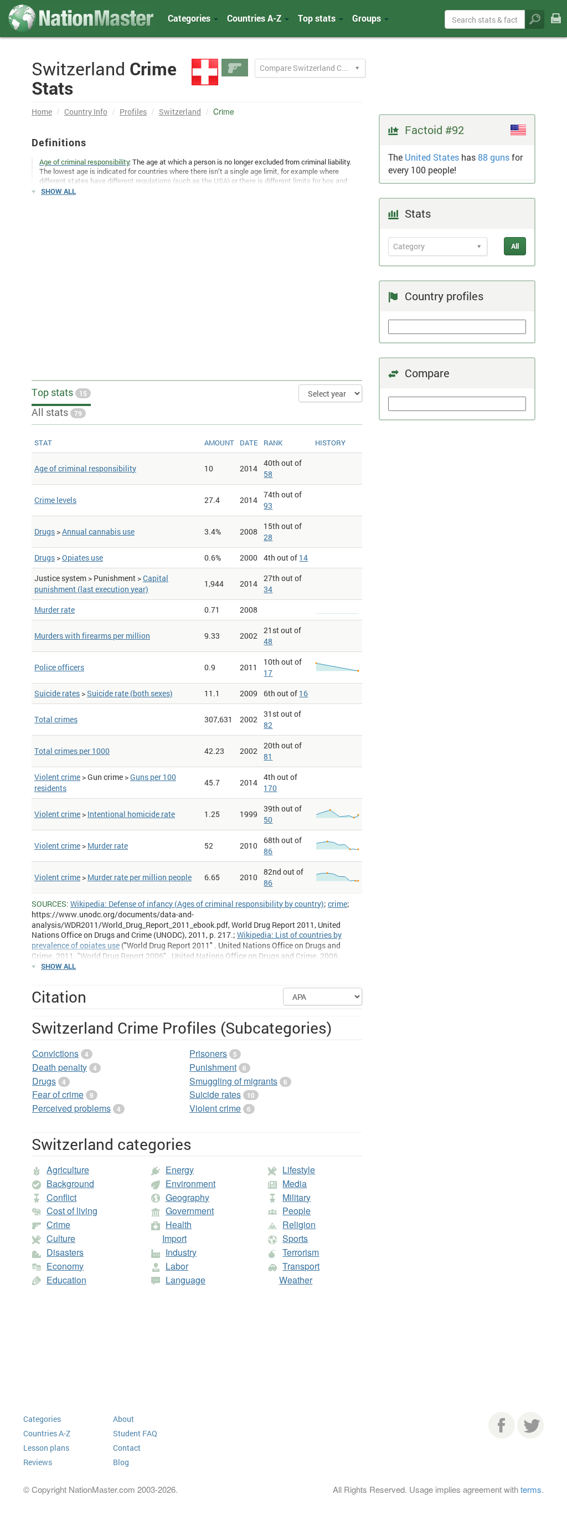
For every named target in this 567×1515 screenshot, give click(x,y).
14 (303, 557)
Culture (61, 1238)
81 (268, 756)
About (123, 1419)
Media (294, 1183)
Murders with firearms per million (92, 635)
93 (268, 505)
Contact (127, 1447)
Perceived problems (71, 1108)
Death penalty (59, 1067)
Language (185, 1279)
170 (270, 788)
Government (190, 1210)
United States (432, 157)
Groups (367, 18)
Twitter (530, 1425)
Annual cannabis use (98, 531)
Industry (181, 1252)
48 (268, 641)
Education (66, 1279)
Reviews (37, 1462)
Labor (177, 1266)
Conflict (61, 1197)
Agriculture (68, 1169)
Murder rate (54, 609)
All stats (57, 412)
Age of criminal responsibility (85, 468)
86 (268, 851)
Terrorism (300, 1252)
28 (268, 537)
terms (531, 1489)
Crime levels (55, 500)
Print (556, 26)
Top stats (59, 392)
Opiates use (82, 557)
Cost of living (72, 1210)
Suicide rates (57, 693)
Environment (190, 1183)
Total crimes (56, 719)
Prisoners (208, 1053)
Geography (187, 1197)
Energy (180, 1169)
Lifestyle (298, 1169)
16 (303, 693)
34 (268, 589)
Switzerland (180, 111)
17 (268, 672)
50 (268, 819)
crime (337, 903)
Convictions (55, 1053)
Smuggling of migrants (233, 1081)
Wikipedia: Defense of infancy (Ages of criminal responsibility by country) (197, 903)
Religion (299, 1224)
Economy (65, 1266)
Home (42, 111)
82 (268, 725)
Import (174, 1238)
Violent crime (57, 777)
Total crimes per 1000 (72, 751)
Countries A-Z (46, 1433)
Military (296, 1197)
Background (70, 1183)
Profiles (133, 111)
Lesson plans (46, 1447)
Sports (295, 1238)
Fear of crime (58, 1094)
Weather (295, 1279)
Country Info (85, 111)
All (515, 246)
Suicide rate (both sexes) (130, 693)
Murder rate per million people (139, 877)
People (296, 1210)
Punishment (212, 1067)
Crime (58, 1224)
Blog (121, 1462)
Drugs (44, 531)
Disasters (65, 1252)
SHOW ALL (58, 191)
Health (179, 1224)
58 (268, 474)
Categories (190, 18)
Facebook (501, 1425)
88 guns (493, 157)
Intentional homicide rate (131, 814)
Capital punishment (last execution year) (101, 583)
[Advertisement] (197, 283)
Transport (300, 1266)
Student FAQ (135, 1433)
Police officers (59, 667)
